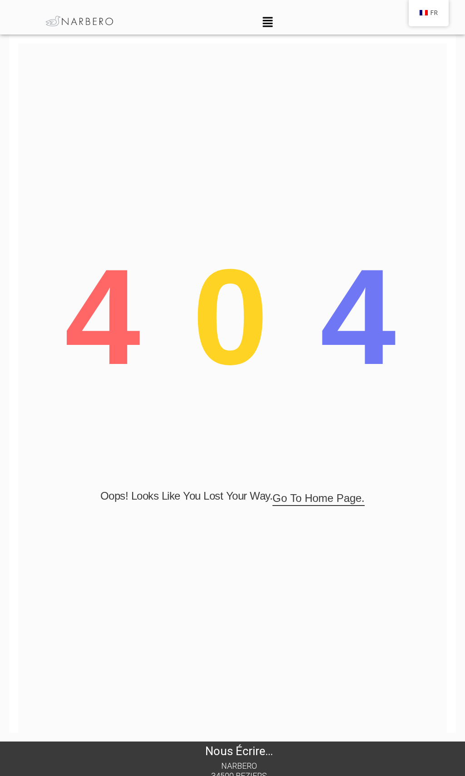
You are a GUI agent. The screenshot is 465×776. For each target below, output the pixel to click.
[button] (268, 22)
